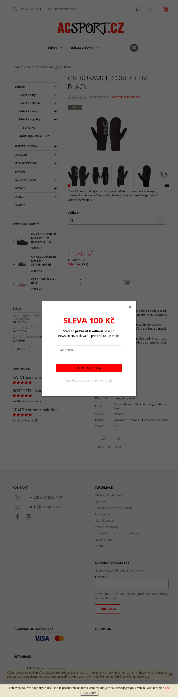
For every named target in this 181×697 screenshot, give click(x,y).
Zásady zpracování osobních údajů (89, 380)
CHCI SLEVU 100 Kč (89, 368)
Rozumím (89, 693)
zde (167, 688)
